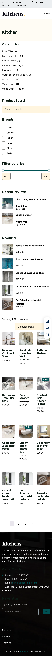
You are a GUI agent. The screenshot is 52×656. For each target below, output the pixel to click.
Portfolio (6, 630)
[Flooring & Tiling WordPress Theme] (13, 13)
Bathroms (25, 651)
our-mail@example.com (24, 582)
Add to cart (9, 359)
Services (6, 636)
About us (6, 642)
